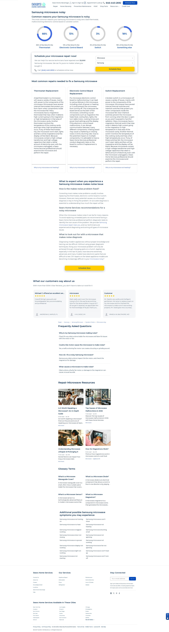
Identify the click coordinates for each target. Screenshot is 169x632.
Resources (114, 6)
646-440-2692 (113, 3)
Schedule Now (130, 3)
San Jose (35, 613)
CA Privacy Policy (46, 626)
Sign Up (81, 3)
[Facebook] (119, 593)
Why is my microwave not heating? (46, 167)
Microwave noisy (101, 322)
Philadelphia (89, 609)
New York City (36, 607)
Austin (61, 613)
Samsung (100, 63)
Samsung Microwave (77, 322)
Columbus (62, 615)
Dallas (87, 611)
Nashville (61, 619)
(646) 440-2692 (47, 70)
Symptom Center (90, 322)
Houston (35, 609)
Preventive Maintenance (82, 6)
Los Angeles (62, 607)
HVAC (96, 6)
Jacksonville (89, 613)
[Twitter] (114, 593)
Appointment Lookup (94, 3)
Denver (35, 619)
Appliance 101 (96, 458)
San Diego (62, 611)
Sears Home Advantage (60, 3)
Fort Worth (36, 615)
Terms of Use (80, 626)
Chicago (88, 607)
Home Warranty (65, 6)
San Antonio (36, 611)
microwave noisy (96, 259)
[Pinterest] (116, 593)
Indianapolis (36, 617)
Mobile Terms (89, 626)
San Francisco (62, 617)
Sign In (74, 3)
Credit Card (126, 6)
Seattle (87, 617)
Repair (55, 6)
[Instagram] (111, 593)
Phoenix (61, 609)
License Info (97, 626)
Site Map (103, 626)
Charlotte (88, 615)
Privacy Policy (37, 626)
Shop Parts (104, 6)
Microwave (101, 58)
